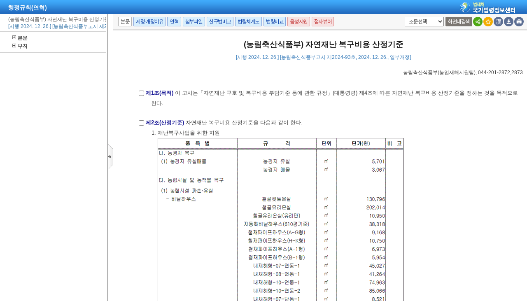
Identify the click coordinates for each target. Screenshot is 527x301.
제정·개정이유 (149, 22)
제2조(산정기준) (165, 122)
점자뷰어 (322, 22)
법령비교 (274, 22)
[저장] (508, 21)
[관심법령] (488, 21)
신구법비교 (220, 22)
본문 (23, 38)
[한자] (498, 21)
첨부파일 (194, 22)
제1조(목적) (159, 93)
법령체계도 (248, 22)
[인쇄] (519, 21)
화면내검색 (459, 22)
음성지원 (298, 22)
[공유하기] (478, 21)
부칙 (23, 46)
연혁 (174, 22)
